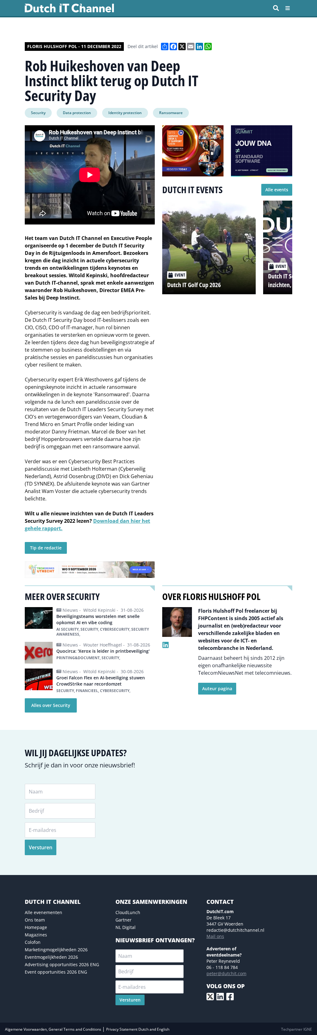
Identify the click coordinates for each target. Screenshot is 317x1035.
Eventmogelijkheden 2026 (51, 957)
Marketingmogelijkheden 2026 (56, 950)
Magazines (36, 935)
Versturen (40, 847)
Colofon (33, 942)
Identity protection (125, 112)
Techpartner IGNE (296, 1029)
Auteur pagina (217, 688)
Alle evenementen (43, 912)
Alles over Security (50, 705)
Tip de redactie (46, 548)
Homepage (36, 927)
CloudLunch (127, 912)
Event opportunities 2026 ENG (56, 972)
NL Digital (125, 927)
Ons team (35, 920)
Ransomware (171, 112)
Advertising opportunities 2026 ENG (62, 964)
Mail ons (215, 936)
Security (38, 112)
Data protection (77, 112)
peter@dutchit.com (226, 973)
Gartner (123, 920)
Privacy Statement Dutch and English (137, 1029)
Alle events (276, 190)
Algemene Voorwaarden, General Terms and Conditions (53, 1029)
